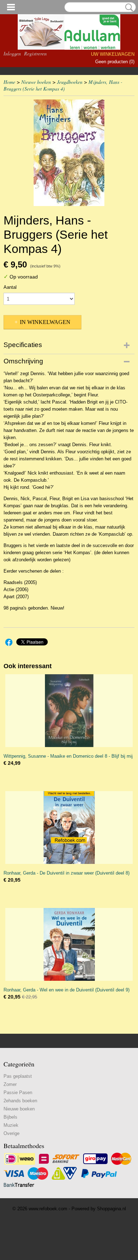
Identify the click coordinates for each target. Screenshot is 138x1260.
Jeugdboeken (69, 82)
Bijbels (10, 1117)
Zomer (10, 1084)
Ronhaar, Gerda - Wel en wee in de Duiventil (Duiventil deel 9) (67, 990)
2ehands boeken (20, 1100)
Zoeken (127, 7)
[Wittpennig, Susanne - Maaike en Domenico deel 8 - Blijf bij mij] (69, 710)
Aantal (10, 287)
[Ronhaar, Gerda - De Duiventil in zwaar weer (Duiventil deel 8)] (69, 827)
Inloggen (12, 53)
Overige (11, 1133)
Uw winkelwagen (112, 54)
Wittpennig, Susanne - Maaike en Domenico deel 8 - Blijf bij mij (68, 756)
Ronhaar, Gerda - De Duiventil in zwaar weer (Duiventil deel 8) (67, 873)
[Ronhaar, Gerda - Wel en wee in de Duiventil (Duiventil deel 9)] (69, 944)
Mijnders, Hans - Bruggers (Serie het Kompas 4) (63, 85)
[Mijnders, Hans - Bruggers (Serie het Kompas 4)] (69, 152)
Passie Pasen (18, 1092)
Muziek (11, 1125)
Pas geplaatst (18, 1076)
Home (9, 82)
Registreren (35, 53)
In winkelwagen (45, 322)
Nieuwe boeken (36, 82)
